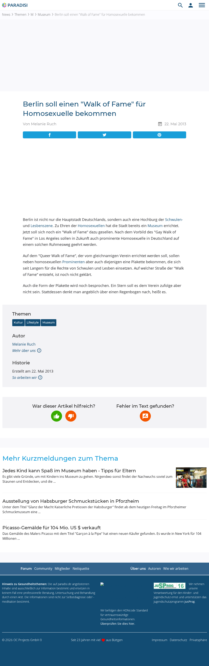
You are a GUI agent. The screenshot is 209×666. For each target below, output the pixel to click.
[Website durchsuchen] (180, 5)
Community (43, 568)
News (6, 14)
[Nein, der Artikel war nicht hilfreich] (70, 416)
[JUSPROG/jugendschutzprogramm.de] (170, 585)
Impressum (159, 640)
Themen (20, 14)
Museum (44, 14)
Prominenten (73, 261)
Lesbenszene (42, 225)
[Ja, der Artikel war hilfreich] (56, 416)
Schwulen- (174, 219)
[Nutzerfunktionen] (191, 5)
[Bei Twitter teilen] (104, 134)
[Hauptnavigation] (202, 5)
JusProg (190, 601)
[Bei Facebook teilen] (49, 134)
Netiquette (81, 568)
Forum (26, 569)
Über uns (138, 569)
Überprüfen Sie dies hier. (117, 624)
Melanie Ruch (24, 344)
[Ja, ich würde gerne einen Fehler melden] (145, 416)
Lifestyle (33, 322)
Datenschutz (178, 640)
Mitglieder (62, 568)
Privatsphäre (198, 640)
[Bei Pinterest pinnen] (159, 134)
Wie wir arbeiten (175, 568)
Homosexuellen (91, 225)
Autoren (154, 568)
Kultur (18, 322)
